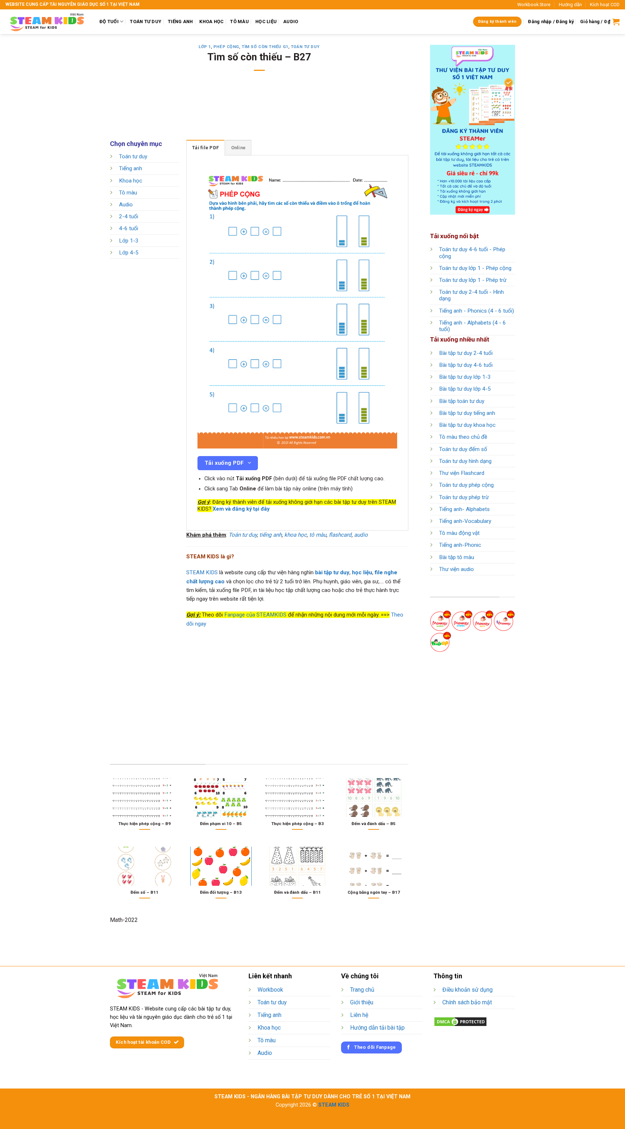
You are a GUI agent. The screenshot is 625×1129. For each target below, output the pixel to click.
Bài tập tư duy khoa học (467, 425)
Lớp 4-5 (129, 252)
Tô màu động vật (459, 533)
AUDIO (290, 21)
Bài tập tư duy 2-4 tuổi (466, 353)
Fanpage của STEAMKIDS (255, 614)
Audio (126, 204)
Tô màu (128, 192)
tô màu (317, 535)
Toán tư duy (305, 46)
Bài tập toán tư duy (461, 401)
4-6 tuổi (128, 229)
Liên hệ (359, 1015)
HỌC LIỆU (266, 21)
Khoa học (130, 180)
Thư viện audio (456, 569)
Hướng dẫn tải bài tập (377, 1027)
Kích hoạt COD (605, 4)
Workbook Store (533, 4)
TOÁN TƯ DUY (145, 21)
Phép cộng (226, 46)
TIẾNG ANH (180, 21)
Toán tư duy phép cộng (466, 485)
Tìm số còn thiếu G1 (265, 46)
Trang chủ (362, 989)
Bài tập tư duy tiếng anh (467, 413)
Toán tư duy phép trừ (464, 497)
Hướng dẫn (570, 4)
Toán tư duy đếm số (463, 449)
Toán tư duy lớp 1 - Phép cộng (475, 268)
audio (361, 535)
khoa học (295, 535)
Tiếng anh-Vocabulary (465, 521)
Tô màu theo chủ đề (463, 437)
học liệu (362, 572)
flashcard (340, 535)
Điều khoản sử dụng (467, 989)
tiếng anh (270, 535)
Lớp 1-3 (129, 240)
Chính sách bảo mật (467, 1002)
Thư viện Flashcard (461, 473)
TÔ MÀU (239, 21)
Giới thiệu (361, 1002)
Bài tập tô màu (456, 557)
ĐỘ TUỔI (109, 21)
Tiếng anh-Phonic (460, 545)
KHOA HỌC (211, 21)
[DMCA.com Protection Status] (460, 1021)
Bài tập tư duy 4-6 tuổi (466, 365)
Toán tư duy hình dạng (465, 461)
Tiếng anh (130, 169)
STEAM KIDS (202, 572)
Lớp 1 (205, 46)
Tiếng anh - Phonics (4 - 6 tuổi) (476, 311)
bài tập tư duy (332, 572)
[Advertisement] (259, 110)
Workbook (270, 989)
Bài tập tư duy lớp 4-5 (465, 389)
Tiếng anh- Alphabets (464, 509)
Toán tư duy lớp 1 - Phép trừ (472, 280)
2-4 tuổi (128, 217)
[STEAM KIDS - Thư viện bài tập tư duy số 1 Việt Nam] (47, 21)
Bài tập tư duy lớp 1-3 (465, 377)
